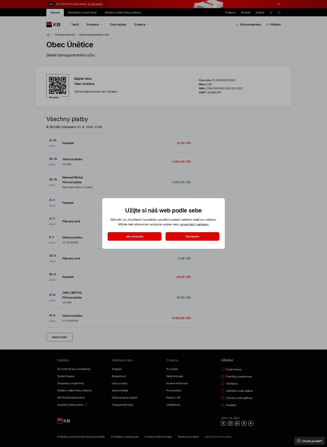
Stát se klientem (250, 24)
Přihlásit (275, 24)
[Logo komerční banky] (54, 24)
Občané (55, 12)
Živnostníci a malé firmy (82, 12)
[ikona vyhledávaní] (279, 12)
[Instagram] (230, 423)
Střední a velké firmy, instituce (123, 12)
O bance (139, 24)
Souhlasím (192, 236)
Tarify (75, 24)
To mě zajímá (95, 4)
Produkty (93, 24)
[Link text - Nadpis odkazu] (64, 421)
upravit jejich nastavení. (194, 224)
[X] (244, 423)
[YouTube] (250, 423)
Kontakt (245, 12)
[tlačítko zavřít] (278, 4)
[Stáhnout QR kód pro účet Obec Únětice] (57, 86)
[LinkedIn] (237, 423)
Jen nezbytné (134, 236)
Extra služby (118, 24)
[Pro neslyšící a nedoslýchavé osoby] (271, 12)
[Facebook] (223, 423)
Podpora (230, 12)
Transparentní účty (64, 34)
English (260, 12)
